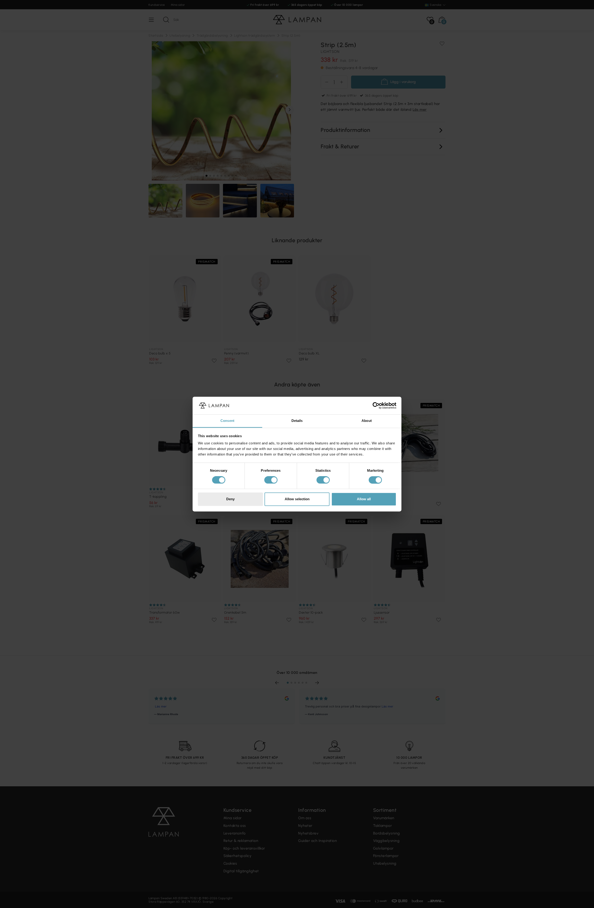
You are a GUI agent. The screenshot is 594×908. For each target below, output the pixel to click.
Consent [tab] (227, 421)
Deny (230, 499)
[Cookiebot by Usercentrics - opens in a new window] (376, 405)
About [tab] (367, 421)
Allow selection (297, 499)
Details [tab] (297, 421)
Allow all (364, 499)
